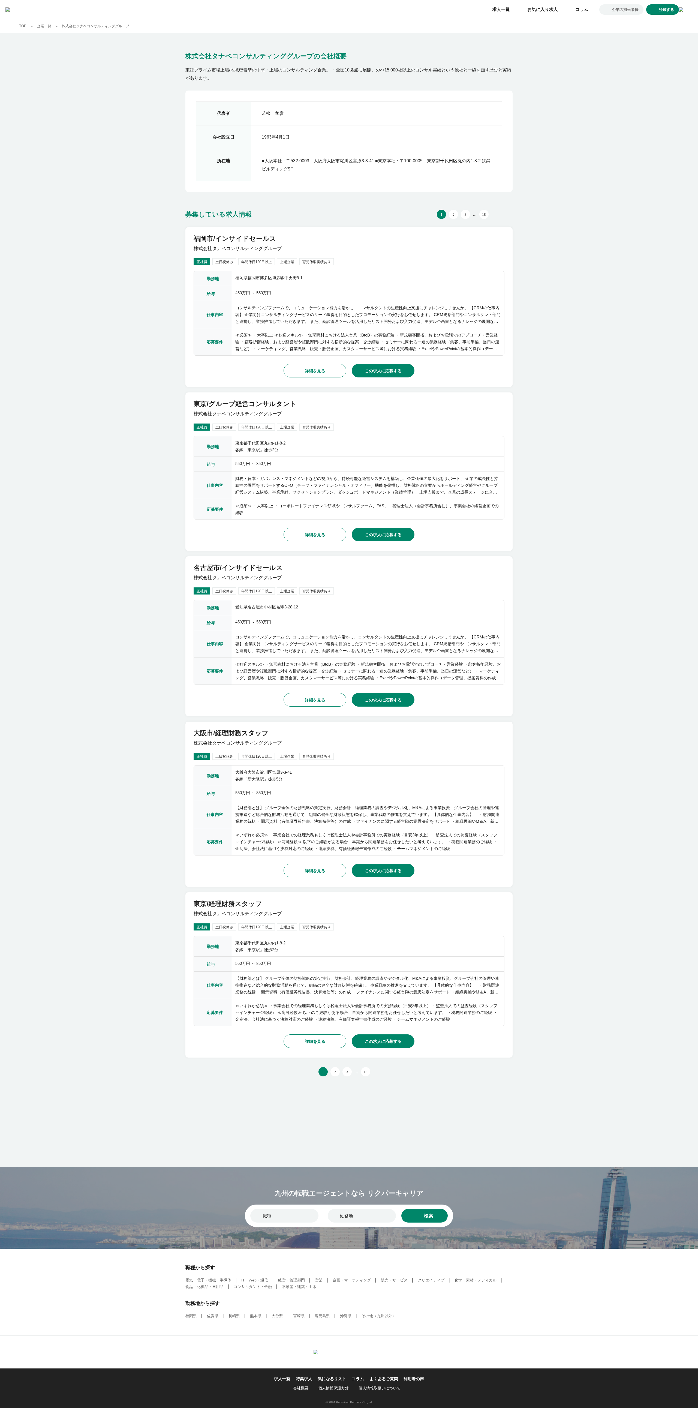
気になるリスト (332, 1378)
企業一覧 (44, 26)
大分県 (277, 1316)
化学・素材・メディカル (476, 1280)
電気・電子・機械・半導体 (208, 1280)
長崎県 (234, 1316)
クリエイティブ (431, 1280)
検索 (428, 1215)
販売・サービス (394, 1280)
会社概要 (300, 1388)
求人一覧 (501, 9)
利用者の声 (414, 1378)
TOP (22, 26)
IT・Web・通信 (254, 1280)
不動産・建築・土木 (299, 1286)
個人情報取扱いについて (380, 1388)
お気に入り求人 (542, 9)
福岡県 (191, 1316)
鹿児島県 (322, 1316)
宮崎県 (299, 1316)
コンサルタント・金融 (253, 1286)
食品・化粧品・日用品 (204, 1286)
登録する (666, 9)
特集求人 (304, 1378)
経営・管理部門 (291, 1280)
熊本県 (255, 1316)
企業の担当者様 (625, 9)
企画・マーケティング (352, 1280)
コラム (581, 9)
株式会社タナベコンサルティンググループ (95, 26)
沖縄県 (345, 1316)
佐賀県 (212, 1316)
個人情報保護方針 (333, 1388)
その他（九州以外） (379, 1316)
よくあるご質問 (383, 1378)
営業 (319, 1280)
